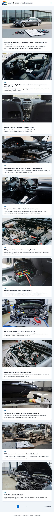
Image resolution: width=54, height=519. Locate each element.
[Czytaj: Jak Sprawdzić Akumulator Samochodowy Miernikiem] (27, 231)
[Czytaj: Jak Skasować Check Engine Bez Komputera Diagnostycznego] (27, 149)
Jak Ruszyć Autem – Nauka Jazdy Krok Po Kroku (19, 127)
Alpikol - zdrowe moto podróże (20, 3)
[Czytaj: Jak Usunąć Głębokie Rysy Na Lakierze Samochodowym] (27, 394)
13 (26, 506)
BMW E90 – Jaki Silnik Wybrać (13, 494)
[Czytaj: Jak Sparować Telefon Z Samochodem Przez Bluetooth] (27, 190)
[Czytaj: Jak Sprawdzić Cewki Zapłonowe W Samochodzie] (27, 312)
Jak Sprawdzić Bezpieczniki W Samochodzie (18, 290)
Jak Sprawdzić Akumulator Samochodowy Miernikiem (20, 250)
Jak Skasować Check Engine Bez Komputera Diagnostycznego (23, 168)
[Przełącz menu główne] (51, 3)
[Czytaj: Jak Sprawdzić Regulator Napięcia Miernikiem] (27, 353)
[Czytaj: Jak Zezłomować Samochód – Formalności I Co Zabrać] (27, 435)
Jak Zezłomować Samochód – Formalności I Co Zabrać (21, 454)
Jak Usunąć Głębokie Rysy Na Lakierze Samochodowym (21, 413)
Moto (5, 40)
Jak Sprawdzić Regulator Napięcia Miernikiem (18, 372)
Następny (48, 506)
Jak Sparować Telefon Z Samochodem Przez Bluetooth (21, 209)
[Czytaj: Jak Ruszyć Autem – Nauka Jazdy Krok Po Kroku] (27, 108)
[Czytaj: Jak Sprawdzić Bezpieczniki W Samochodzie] (27, 272)
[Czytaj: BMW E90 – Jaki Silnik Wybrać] (27, 476)
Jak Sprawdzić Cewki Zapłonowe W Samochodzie (19, 331)
